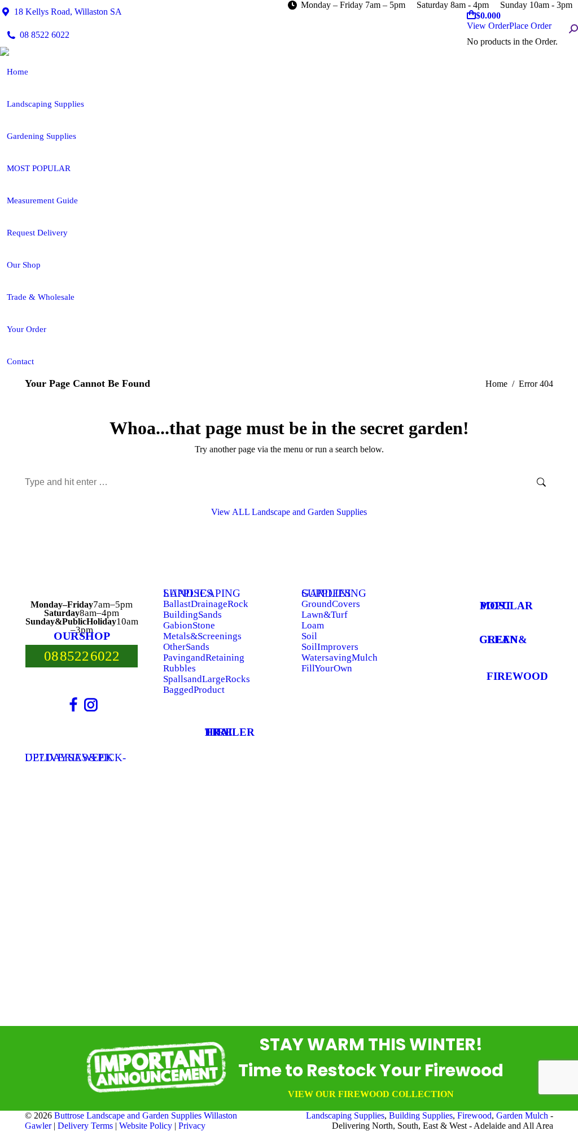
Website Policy (145, 1125)
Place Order (530, 25)
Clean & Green (503, 639)
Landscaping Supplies (345, 1115)
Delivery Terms (85, 1125)
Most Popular (506, 606)
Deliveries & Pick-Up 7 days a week (75, 757)
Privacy (191, 1125)
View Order (488, 25)
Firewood (517, 676)
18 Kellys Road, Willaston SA (68, 11)
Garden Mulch (522, 1115)
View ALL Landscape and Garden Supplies (289, 512)
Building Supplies (421, 1115)
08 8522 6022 (44, 35)
